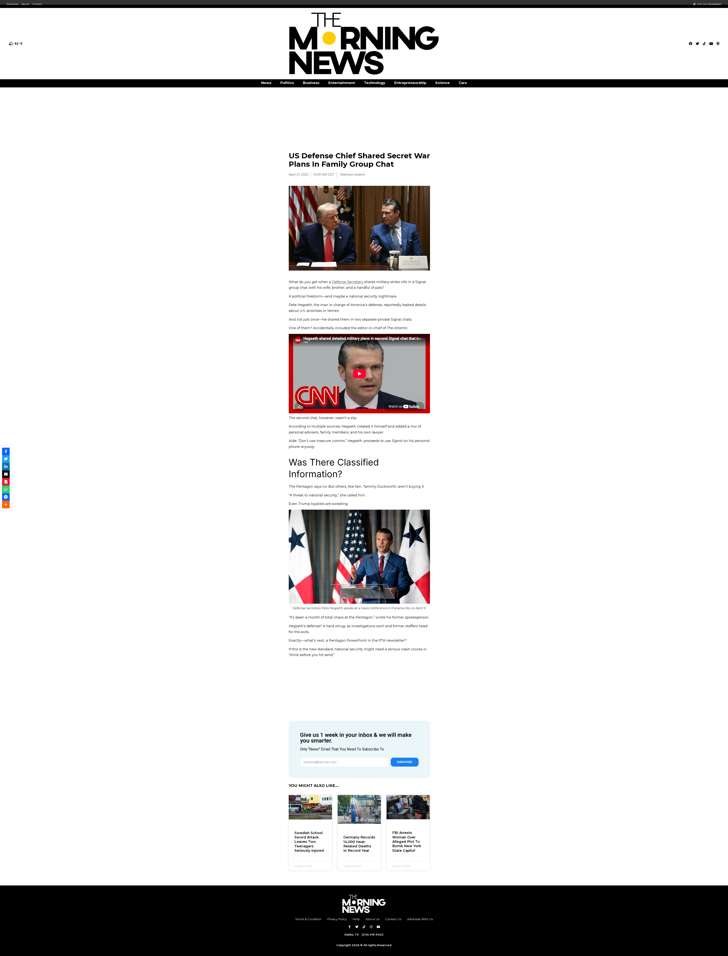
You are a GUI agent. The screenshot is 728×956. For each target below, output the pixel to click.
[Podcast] (718, 43)
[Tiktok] (704, 43)
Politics (287, 83)
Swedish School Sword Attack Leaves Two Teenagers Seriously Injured (309, 842)
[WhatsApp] (6, 489)
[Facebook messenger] (6, 497)
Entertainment (341, 83)
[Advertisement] (364, 115)
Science (442, 83)
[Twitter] (697, 43)
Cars (463, 83)
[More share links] (6, 504)
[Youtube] (711, 43)
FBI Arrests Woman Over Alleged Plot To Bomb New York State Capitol (406, 842)
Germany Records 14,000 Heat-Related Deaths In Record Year (359, 844)
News (266, 83)
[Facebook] (690, 43)
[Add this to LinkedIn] (6, 466)
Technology (374, 83)
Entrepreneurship (410, 83)
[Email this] (6, 474)
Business (311, 83)
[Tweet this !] (6, 459)
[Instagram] (371, 926)
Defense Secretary (348, 282)
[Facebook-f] (349, 926)
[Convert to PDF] (6, 482)
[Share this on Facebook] (6, 451)
